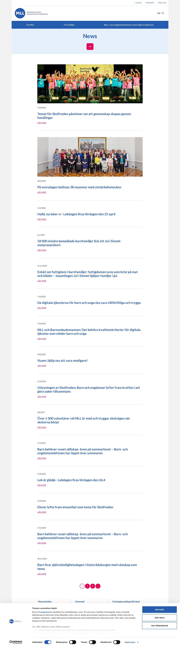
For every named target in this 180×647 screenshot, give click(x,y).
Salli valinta (159, 617)
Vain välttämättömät (159, 626)
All (90, 46)
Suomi (138, 3)
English (162, 3)
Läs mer (41, 123)
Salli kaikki (159, 610)
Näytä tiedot (130, 642)
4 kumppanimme (44, 612)
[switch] (72, 642)
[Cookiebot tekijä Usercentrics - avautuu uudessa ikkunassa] (16, 642)
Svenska (150, 3)
